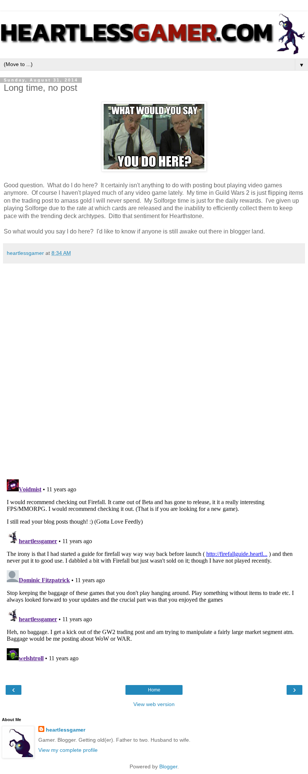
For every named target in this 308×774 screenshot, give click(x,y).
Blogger (168, 766)
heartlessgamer (65, 730)
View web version (154, 704)
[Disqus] (154, 368)
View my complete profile (68, 750)
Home (154, 690)
